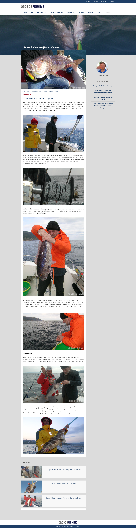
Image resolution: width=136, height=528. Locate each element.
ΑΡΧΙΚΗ (25, 13)
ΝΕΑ (32, 13)
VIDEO (99, 13)
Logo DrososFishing (32, 6)
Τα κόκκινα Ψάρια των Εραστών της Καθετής (103, 98)
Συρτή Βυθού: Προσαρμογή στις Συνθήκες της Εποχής (64, 498)
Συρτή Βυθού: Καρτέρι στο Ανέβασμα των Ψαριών (64, 470)
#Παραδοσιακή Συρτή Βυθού (41, 91)
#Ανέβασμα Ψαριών (53, 91)
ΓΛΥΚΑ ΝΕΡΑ (91, 13)
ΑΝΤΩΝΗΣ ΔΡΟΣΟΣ (102, 75)
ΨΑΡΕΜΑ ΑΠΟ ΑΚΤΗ (42, 13)
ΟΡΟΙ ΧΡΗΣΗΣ (103, 1)
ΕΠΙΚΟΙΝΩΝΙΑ (111, 1)
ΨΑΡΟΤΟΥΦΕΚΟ (71, 13)
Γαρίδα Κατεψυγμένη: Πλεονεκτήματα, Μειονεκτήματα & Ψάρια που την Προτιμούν (103, 106)
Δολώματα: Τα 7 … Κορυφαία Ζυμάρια (103, 86)
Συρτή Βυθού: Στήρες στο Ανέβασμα (64, 484)
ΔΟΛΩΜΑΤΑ (81, 13)
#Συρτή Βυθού (30, 91)
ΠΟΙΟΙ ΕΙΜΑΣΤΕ (88, 1)
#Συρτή (24, 91)
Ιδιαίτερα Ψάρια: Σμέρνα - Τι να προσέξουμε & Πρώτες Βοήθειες (103, 91)
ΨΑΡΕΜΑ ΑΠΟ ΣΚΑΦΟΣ (57, 13)
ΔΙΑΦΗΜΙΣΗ (96, 1)
